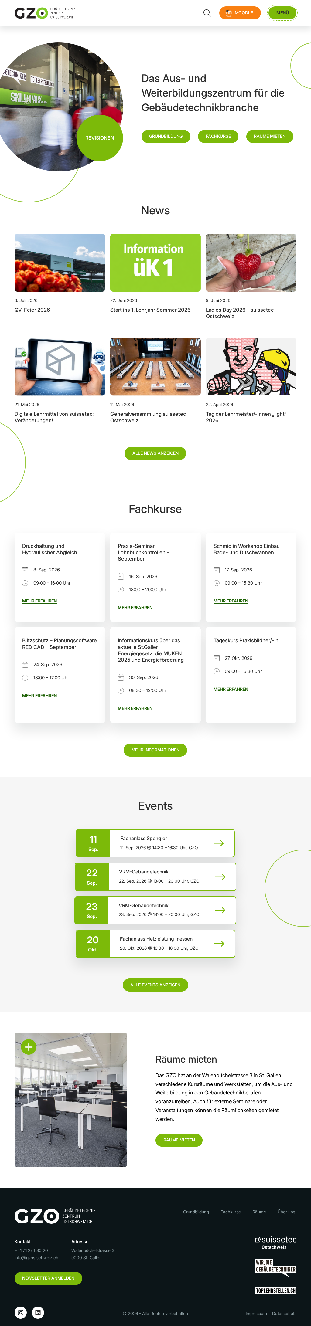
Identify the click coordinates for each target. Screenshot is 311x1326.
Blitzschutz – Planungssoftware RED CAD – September (59, 643)
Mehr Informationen (155, 750)
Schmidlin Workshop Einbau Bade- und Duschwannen (247, 549)
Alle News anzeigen (155, 453)
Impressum (256, 1313)
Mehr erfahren (39, 600)
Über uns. (287, 1211)
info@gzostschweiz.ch (36, 1257)
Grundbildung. (196, 1211)
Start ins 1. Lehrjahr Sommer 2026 (150, 310)
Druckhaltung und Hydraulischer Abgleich (49, 549)
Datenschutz (284, 1313)
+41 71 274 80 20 (31, 1250)
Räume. (259, 1211)
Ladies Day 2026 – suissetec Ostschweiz (240, 313)
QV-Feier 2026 (32, 310)
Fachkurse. (231, 1211)
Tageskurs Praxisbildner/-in (246, 640)
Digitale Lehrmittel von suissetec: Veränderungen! (54, 417)
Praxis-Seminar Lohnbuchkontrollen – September (143, 552)
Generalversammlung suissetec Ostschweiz (148, 417)
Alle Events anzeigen (155, 984)
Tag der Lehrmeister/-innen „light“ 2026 (246, 417)
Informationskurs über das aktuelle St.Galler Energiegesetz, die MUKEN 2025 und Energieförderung (151, 650)
